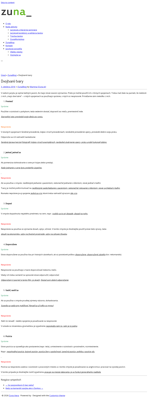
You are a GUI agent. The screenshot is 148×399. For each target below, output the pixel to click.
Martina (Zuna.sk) (38, 86)
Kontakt (9, 45)
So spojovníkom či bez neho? (20, 385)
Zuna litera (14, 395)
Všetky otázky (16, 51)
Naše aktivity (11, 26)
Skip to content (7, 2)
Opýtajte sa (15, 55)
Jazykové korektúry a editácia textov (26, 33)
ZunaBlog (10, 42)
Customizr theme (57, 395)
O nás (8, 23)
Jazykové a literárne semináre (23, 30)
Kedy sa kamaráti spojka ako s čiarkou (24, 388)
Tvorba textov (16, 36)
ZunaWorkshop (17, 39)
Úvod (3, 75)
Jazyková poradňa (14, 48)
